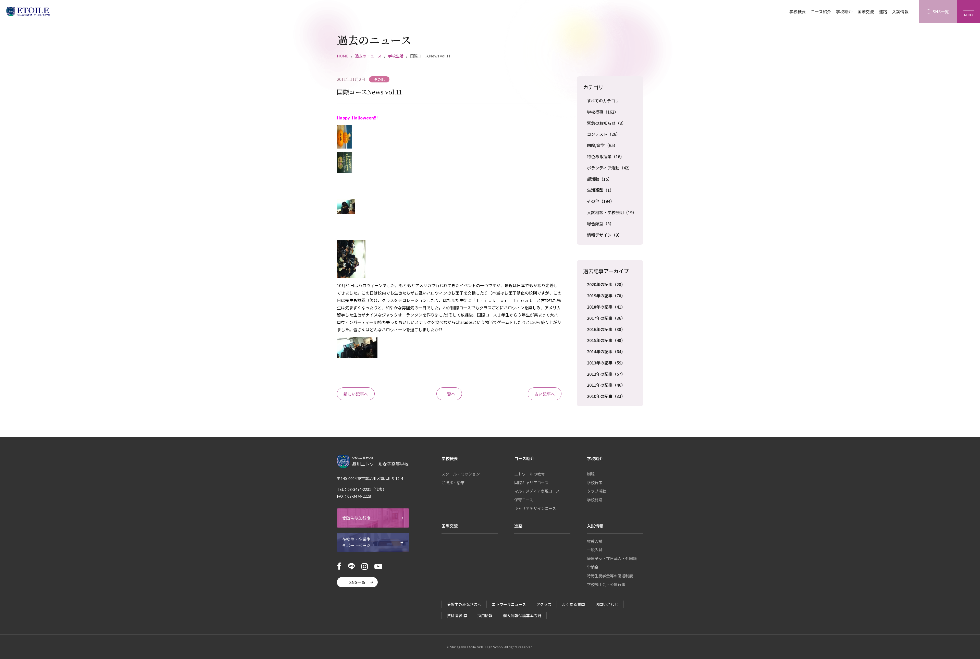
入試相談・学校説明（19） (611, 212)
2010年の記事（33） (606, 396)
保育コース (523, 499)
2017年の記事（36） (606, 318)
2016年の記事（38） (606, 329)
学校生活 (395, 55)
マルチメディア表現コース (537, 491)
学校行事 (594, 482)
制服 (591, 474)
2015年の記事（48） (606, 340)
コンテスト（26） (603, 134)
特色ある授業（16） (605, 156)
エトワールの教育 (529, 474)
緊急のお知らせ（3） (606, 123)
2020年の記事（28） (606, 284)
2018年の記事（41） (606, 307)
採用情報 (485, 615)
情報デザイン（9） (604, 235)
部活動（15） (599, 179)
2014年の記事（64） (606, 351)
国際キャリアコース (531, 482)
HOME (342, 55)
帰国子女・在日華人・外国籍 (612, 558)
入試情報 (900, 11)
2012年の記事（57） (606, 374)
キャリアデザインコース (535, 508)
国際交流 (865, 11)
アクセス (544, 604)
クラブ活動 (596, 491)
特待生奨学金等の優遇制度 (610, 575)
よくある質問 (573, 604)
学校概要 (797, 11)
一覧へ (449, 394)
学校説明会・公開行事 (606, 584)
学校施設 (594, 499)
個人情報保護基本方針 (522, 615)
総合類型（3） (600, 224)
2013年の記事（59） (606, 363)
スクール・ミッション (461, 474)
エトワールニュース (509, 604)
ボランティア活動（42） (609, 168)
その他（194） (600, 201)
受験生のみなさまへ (464, 604)
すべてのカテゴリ (603, 100)
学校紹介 (844, 11)
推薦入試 (594, 541)
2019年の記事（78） (606, 295)
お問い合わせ (606, 604)
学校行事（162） (602, 112)
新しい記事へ (356, 394)
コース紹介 (821, 11)
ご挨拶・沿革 (453, 482)
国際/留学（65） (602, 145)
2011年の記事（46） (606, 385)
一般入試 (594, 549)
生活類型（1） (600, 190)
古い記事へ (544, 394)
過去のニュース (368, 55)
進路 (883, 11)
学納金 (592, 567)
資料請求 (454, 615)
